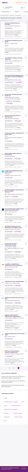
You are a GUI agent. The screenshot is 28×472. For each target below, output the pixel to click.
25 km (22, 7)
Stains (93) (12, 15)
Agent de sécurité (16, 405)
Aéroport (7, 413)
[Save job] (25, 23)
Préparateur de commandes (11, 402)
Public (6, 398)
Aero (6, 405)
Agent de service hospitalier (11, 409)
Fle (23, 402)
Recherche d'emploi (4, 15)
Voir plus (16, 34)
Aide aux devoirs (18, 417)
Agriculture (7, 417)
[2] (18, 368)
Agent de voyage (18, 413)
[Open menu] (25, 2)
